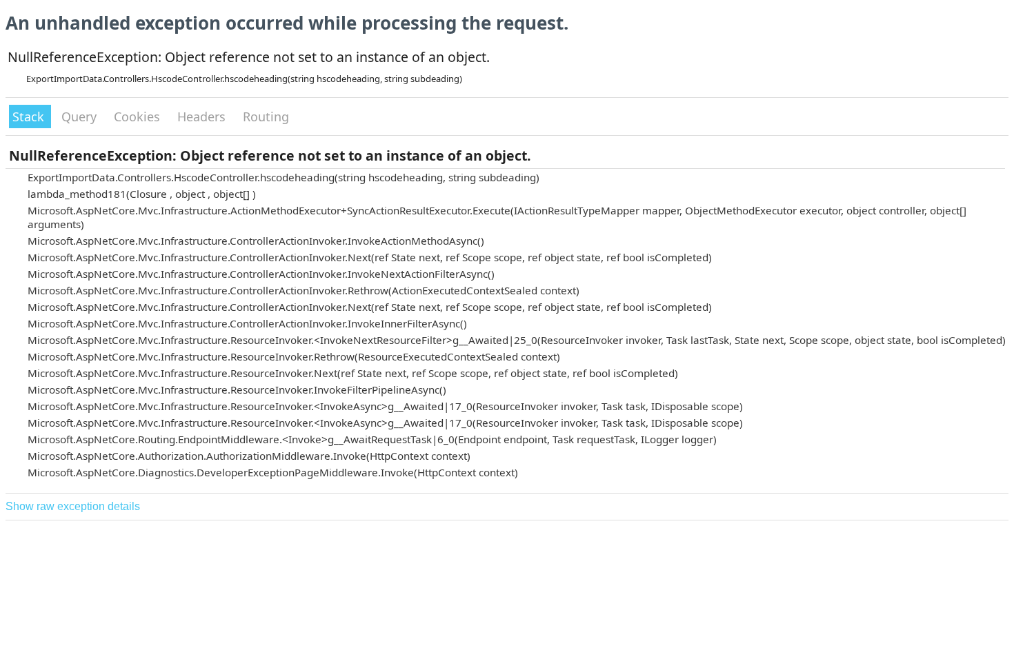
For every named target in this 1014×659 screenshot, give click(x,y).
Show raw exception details (73, 506)
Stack (30, 116)
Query (80, 116)
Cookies (138, 116)
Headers (203, 116)
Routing (266, 116)
